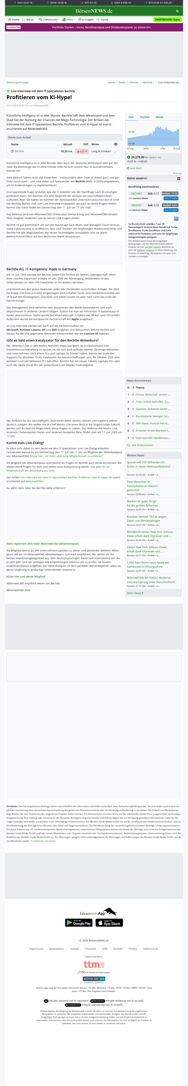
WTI (90, 2)
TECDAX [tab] (145, 117)
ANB (104, 948)
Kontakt (118, 948)
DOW (58, 2)
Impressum (36, 948)
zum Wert (135, 168)
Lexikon (74, 948)
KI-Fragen (88, 19)
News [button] (69, 19)
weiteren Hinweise (145, 250)
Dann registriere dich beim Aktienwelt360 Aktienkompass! (42, 543)
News (122, 82)
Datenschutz (150, 948)
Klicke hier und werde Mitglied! (25, 576)
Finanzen (90, 948)
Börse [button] (29, 19)
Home (15, 19)
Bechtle (19, 151)
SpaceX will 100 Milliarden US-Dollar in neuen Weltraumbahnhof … (148, 466)
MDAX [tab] (159, 117)
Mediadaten (56, 948)
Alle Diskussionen (142, 445)
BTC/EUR (160, 2)
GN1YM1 (136, 193)
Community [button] (50, 19)
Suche (104, 19)
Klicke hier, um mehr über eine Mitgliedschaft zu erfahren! (66, 456)
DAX (24, 2)
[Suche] (177, 11)
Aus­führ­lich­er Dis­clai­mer (43, 841)
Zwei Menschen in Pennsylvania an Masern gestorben (142, 486)
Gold (122, 2)
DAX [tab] (131, 117)
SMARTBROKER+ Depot (167, 19)
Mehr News (134, 593)
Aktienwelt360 (148, 82)
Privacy (133, 948)
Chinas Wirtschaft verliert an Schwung (159, 394)
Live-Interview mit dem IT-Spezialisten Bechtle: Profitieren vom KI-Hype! (64, 477)
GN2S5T (136, 205)
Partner (134, 82)
